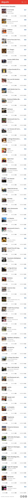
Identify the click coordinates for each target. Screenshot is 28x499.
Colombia (2, 496)
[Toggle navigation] (25, 2)
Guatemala (12, 496)
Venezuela (7, 496)
